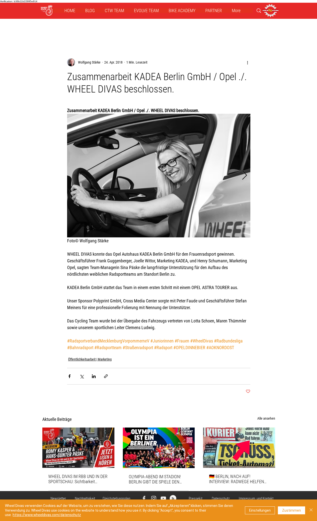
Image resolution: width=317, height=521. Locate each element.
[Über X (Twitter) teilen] (81, 376)
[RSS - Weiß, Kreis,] (173, 498)
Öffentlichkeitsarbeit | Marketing (90, 359)
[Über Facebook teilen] (69, 376)
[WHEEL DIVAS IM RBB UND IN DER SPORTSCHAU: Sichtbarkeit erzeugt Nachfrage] (78, 448)
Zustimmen (291, 510)
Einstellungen (260, 510)
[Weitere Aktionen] (247, 62)
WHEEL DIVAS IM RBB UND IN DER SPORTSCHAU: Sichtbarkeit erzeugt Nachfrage (77, 479)
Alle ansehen (266, 418)
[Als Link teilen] (106, 376)
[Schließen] (311, 510)
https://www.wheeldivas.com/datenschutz (47, 515)
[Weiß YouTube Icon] (163, 498)
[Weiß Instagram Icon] (153, 498)
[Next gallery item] (244, 176)
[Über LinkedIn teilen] (93, 376)
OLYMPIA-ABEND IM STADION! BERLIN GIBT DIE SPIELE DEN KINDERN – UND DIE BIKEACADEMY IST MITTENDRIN (156, 479)
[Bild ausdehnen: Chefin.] (158, 175)
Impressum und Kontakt (256, 498)
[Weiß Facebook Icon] (144, 498)
